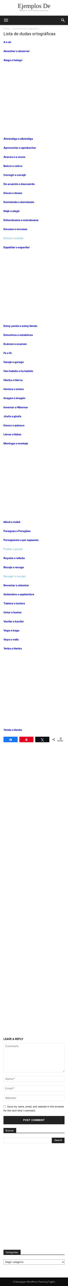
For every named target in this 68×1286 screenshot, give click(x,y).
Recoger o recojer (14, 576)
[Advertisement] (34, 101)
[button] (6, 20)
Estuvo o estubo (13, 238)
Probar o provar (13, 549)
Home (6, 28)
